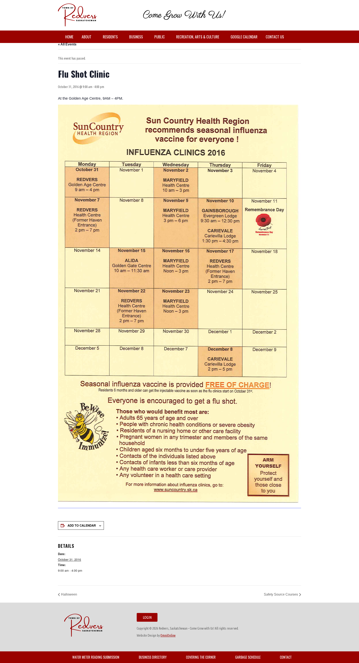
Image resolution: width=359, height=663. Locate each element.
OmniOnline (168, 635)
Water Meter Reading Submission (95, 657)
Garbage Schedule (248, 657)
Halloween (69, 594)
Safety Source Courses (281, 594)
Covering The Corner (201, 657)
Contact (286, 657)
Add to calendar (82, 525)
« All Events (67, 44)
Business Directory (153, 657)
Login (147, 617)
